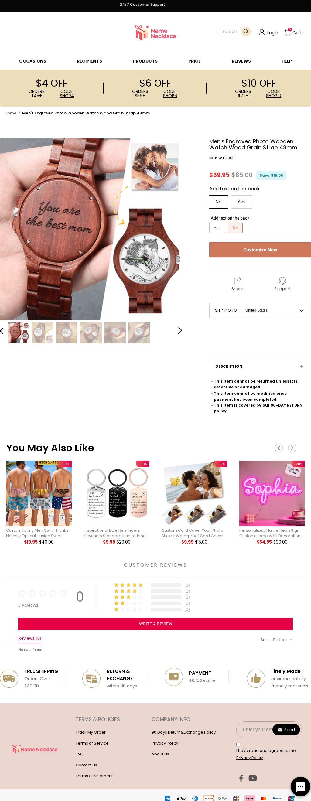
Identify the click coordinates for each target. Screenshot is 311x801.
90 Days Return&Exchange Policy (184, 732)
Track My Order (91, 732)
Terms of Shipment (94, 776)
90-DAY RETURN (286, 405)
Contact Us (86, 765)
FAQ (80, 754)
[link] (32, 61)
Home (11, 113)
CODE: (67, 93)
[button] (234, 31)
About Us (160, 754)
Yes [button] (242, 201)
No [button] (218, 201)
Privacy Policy (165, 743)
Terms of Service (92, 743)
